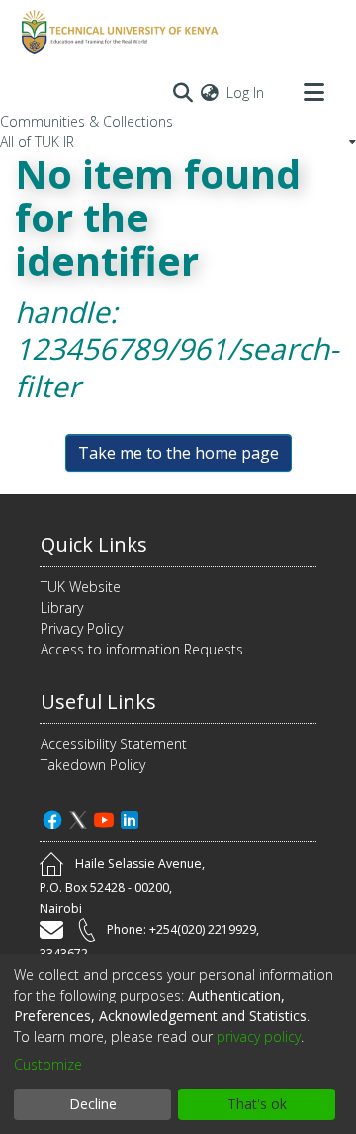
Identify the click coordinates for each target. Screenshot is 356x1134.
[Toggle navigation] (313, 92)
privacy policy (259, 1036)
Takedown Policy (93, 764)
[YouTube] (104, 817)
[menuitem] (210, 92)
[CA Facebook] (52, 817)
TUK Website (81, 586)
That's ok (257, 1103)
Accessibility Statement (114, 744)
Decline (93, 1103)
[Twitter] (78, 817)
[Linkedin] (129, 817)
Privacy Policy (82, 628)
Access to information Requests (142, 649)
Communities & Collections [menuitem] (86, 121)
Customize (48, 1064)
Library (62, 607)
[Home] (117, 32)
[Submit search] (182, 92)
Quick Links (94, 544)
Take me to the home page (178, 453)
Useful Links (98, 701)
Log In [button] (246, 92)
